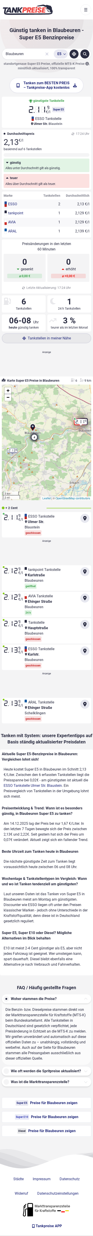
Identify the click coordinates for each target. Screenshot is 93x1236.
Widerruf (21, 1193)
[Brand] (28, 10)
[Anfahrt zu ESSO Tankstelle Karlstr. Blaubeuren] (84, 650)
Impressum (42, 1179)
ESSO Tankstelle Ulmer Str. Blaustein (33, 785)
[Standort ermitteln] (74, 53)
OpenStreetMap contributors (73, 498)
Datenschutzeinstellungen (58, 1193)
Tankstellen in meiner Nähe (49, 338)
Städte (18, 1179)
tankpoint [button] (15, 213)
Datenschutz (70, 1179)
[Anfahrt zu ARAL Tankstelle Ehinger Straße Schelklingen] (84, 704)
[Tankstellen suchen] (84, 53)
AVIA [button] (12, 222)
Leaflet (46, 498)
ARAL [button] (12, 231)
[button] (32, 429)
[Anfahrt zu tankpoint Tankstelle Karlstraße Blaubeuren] (84, 571)
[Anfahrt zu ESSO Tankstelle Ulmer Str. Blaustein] (84, 518)
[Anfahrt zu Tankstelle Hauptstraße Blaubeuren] (84, 624)
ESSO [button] (12, 204)
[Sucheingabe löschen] (47, 54)
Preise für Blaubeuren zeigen (46, 1103)
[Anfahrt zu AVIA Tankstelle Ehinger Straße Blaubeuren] (84, 598)
